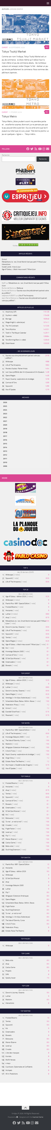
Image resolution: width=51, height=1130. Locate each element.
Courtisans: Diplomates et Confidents (19, 1067)
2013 (5, 451)
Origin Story (10, 758)
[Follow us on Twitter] (31, 148)
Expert (5, 47)
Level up (9, 832)
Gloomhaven (10, 343)
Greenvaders (10, 662)
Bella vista (9, 846)
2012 (5, 455)
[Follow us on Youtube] (39, 148)
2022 (5, 417)
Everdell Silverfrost (12, 712)
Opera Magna (10, 376)
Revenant (9, 715)
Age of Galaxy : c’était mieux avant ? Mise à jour (19, 269)
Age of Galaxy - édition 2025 (16, 596)
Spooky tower (11, 978)
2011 (5, 459)
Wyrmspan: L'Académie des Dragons (19, 765)
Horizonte (9, 610)
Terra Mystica (11, 329)
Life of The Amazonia (25, 296)
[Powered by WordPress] (17, 1117)
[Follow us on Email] (47, 148)
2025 (5, 406)
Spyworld (9, 386)
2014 (5, 447)
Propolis (8, 971)
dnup (7, 617)
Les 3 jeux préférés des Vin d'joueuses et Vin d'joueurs (25, 372)
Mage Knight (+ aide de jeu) (15, 322)
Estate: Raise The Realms (15, 761)
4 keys (8, 1063)
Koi (7, 648)
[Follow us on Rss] (35, 148)
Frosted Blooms (11, 607)
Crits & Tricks (10, 751)
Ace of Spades (11, 389)
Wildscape (9, 362)
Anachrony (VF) (11, 312)
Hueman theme (37, 1117)
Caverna (9, 336)
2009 (5, 466)
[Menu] (48, 3)
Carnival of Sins (11, 382)
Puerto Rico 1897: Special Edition (17, 603)
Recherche (5, 155)
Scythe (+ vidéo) (11, 315)
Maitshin (9, 744)
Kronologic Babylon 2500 (15, 651)
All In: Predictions (12, 1074)
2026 (5, 402)
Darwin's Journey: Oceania (15, 627)
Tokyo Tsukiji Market (14, 51)
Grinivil (4, 259)
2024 (5, 410)
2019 (5, 429)
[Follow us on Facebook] (27, 148)
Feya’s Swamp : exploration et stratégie (20, 379)
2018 (5, 432)
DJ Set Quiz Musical (12, 658)
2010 (5, 462)
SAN (7, 974)
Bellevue (20, 288)
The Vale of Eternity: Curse (15, 740)
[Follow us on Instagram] (43, 148)
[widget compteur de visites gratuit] (28, 246)
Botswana (9, 818)
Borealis (9, 665)
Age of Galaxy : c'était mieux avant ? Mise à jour (22, 644)
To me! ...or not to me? (13, 822)
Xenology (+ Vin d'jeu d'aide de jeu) (18, 698)
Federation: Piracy (12, 705)
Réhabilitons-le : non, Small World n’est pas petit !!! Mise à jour (24, 262)
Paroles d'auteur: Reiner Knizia (16, 369)
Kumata (8, 1056)
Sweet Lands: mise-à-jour (11, 267)
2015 (5, 444)
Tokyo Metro (9, 116)
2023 (5, 414)
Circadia (8, 825)
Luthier (8, 614)
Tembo (8, 637)
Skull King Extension (13, 850)
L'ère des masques (12, 1053)
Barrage (8, 319)
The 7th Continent (12, 326)
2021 (5, 421)
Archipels (9, 1070)
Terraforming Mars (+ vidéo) (16, 340)
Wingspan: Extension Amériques (17, 747)
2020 (5, 425)
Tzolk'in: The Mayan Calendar (16, 333)
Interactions (6, 264)
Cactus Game (10, 843)
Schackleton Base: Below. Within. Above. (20, 701)
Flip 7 (7, 836)
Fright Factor (10, 829)
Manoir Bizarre (11, 839)
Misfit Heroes (10, 1060)
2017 (5, 436)
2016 (5, 440)
